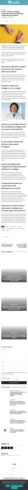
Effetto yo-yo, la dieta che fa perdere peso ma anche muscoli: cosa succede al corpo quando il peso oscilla (14, 308)
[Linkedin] (11, 448)
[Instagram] (5, 448)
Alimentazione (13, 304)
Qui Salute (5, 17)
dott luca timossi (13, 226)
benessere (7, 226)
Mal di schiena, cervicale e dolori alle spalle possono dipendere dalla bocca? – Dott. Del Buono (14, 336)
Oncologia (12, 428)
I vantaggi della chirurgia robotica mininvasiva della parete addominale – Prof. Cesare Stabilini (14, 279)
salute (16, 228)
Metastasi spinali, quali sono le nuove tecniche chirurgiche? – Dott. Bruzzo (17, 431)
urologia (3, 230)
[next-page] (4, 342)
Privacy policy (14, 488)
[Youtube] (8, 448)
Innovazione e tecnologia (14, 276)
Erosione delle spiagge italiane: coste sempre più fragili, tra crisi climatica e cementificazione (18, 422)
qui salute (3, 228)
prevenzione (19, 226)
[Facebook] (2, 448)
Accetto (8, 486)
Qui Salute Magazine (10, 228)
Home (2, 7)
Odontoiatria (14, 333)
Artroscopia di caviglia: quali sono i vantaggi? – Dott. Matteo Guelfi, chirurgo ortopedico (21, 246)
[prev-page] (2, 342)
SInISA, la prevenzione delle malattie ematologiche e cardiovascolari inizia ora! (7, 245)
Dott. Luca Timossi (19, 60)
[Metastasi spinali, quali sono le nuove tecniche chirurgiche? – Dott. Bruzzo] (5, 430)
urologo (7, 230)
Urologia (6, 7)
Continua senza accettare (17, 486)
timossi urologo (22, 228)
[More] (16, 21)
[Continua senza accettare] (26, 485)
